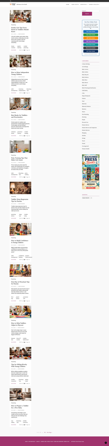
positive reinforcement (28, 256)
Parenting (83, 4)
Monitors (84, 109)
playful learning (19, 47)
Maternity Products (86, 106)
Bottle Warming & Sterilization (89, 88)
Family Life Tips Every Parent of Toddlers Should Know (20, 29)
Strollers (84, 135)
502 (45, 432)
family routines (13, 47)
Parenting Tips (29, 89)
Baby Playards (85, 74)
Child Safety (85, 90)
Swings (83, 138)
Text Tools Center (90, 31)
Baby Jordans (85, 72)
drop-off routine (18, 339)
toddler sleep (26, 215)
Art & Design (85, 66)
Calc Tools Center (90, 34)
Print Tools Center (90, 44)
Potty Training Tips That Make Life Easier (19, 159)
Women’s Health (93, 4)
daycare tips (13, 339)
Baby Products (85, 77)
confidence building (21, 256)
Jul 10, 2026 (13, 162)
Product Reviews (86, 130)
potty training (27, 174)
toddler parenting (26, 47)
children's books (13, 132)
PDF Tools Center (90, 41)
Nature (83, 111)
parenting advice (13, 215)
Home (67, 4)
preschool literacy (20, 132)
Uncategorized (85, 146)
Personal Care (85, 122)
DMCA (45, 441)
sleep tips (20, 215)
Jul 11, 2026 (13, 34)
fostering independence (22, 89)
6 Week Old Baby (86, 64)
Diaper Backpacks (86, 95)
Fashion (84, 98)
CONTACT (38, 441)
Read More (13, 50)
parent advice (17, 297)
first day (12, 297)
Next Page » (49, 432)
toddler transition (25, 421)
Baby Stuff (75, 4)
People (83, 119)
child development (14, 89)
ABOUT (26, 441)
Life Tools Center (90, 51)
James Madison (21, 34)
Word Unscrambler (90, 48)
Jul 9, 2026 (13, 327)
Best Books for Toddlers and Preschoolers (19, 116)
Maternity (84, 103)
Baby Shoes (84, 80)
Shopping (84, 132)
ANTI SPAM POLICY (32, 441)
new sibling (12, 421)
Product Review (85, 125)
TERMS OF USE (66, 441)
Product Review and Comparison (89, 127)
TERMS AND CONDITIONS (58, 441)
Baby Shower (85, 82)
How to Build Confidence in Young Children (19, 241)
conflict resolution (13, 380)
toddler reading (26, 132)
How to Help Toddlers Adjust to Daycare (18, 324)
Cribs (83, 93)
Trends (83, 143)
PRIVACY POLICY (50, 441)
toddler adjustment (26, 339)
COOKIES (42, 441)
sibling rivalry (26, 380)
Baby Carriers (85, 69)
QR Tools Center (91, 38)
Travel (83, 140)
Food (83, 101)
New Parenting (85, 114)
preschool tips (25, 297)
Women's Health (85, 148)
